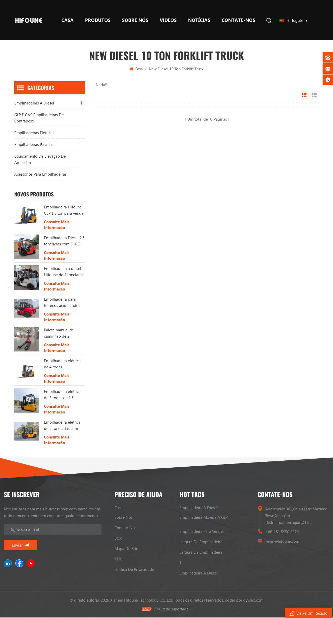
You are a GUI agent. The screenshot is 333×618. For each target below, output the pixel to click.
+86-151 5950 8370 (282, 531)
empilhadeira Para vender (202, 531)
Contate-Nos (238, 20)
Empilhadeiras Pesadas (33, 144)
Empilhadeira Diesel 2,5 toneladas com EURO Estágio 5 (64, 241)
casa (118, 507)
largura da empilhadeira (201, 541)
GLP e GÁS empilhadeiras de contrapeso (39, 117)
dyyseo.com (253, 600)
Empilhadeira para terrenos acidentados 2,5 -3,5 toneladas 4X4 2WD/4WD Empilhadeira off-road (63, 302)
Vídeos (168, 20)
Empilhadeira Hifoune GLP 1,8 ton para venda (64, 210)
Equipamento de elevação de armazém (40, 159)
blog (118, 538)
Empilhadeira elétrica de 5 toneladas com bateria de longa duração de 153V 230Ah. (62, 425)
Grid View (304, 95)
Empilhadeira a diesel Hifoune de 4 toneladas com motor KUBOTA (64, 272)
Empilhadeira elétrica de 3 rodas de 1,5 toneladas (62, 395)
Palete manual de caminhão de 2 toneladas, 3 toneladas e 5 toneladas (63, 333)
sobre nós (135, 20)
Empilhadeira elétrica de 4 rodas (62, 363)
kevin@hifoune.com (282, 541)
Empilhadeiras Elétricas (34, 132)
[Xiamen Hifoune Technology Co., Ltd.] (28, 19)
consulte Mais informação (56, 224)
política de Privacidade (134, 569)
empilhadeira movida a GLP (204, 517)
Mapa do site (126, 548)
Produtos (98, 20)
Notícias (199, 20)
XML (118, 558)
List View (314, 95)
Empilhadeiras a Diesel (34, 103)
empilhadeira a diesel (199, 507)
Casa (67, 20)
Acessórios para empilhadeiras (40, 174)
